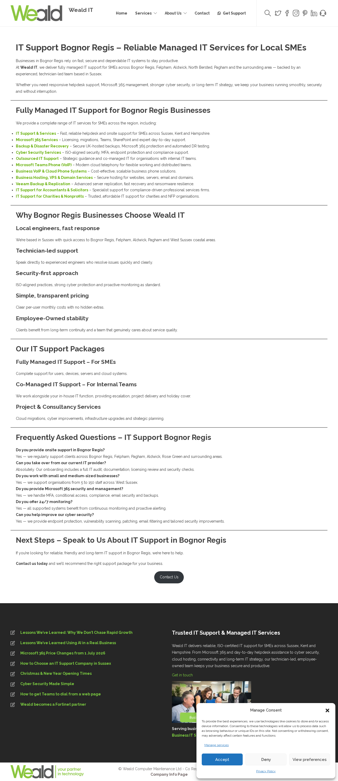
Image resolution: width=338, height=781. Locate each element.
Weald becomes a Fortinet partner (53, 704)
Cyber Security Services (38, 152)
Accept (222, 759)
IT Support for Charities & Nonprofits (50, 196)
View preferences (310, 759)
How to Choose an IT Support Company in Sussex (65, 663)
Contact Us (169, 577)
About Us (173, 13)
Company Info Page (169, 774)
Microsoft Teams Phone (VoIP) (44, 165)
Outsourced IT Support (37, 158)
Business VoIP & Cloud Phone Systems (51, 171)
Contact (202, 13)
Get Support (234, 13)
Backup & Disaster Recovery (42, 146)
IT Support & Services (36, 133)
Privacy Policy (266, 771)
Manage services (216, 745)
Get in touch (183, 675)
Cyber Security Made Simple (47, 684)
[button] (327, 710)
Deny (266, 759)
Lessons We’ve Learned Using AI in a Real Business (68, 643)
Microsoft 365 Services (37, 140)
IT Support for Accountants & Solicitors (52, 190)
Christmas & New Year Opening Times (56, 673)
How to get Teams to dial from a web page (60, 694)
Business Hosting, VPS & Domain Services (54, 177)
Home (121, 13)
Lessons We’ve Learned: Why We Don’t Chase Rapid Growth (76, 632)
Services (143, 13)
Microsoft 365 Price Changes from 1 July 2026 (62, 653)
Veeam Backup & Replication (43, 184)
